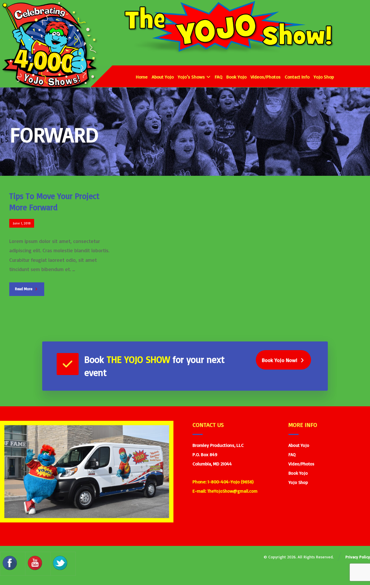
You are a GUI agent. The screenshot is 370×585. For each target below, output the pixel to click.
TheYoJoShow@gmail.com (232, 491)
